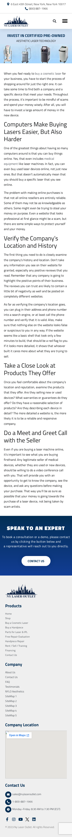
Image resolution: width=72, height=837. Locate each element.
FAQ (7, 682)
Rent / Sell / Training (16, 646)
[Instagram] (14, 819)
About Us (10, 672)
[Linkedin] (34, 819)
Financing (10, 650)
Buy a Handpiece (14, 627)
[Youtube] (20, 819)
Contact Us (11, 655)
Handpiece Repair (14, 641)
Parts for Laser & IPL (16, 632)
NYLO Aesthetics (14, 691)
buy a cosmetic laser (48, 73)
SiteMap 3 (11, 706)
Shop (8, 618)
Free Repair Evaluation (17, 636)
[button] (54, 21)
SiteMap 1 (11, 696)
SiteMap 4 (11, 710)
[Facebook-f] (7, 819)
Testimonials (12, 687)
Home (8, 614)
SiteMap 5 (11, 715)
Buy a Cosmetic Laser (16, 623)
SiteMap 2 (11, 701)
